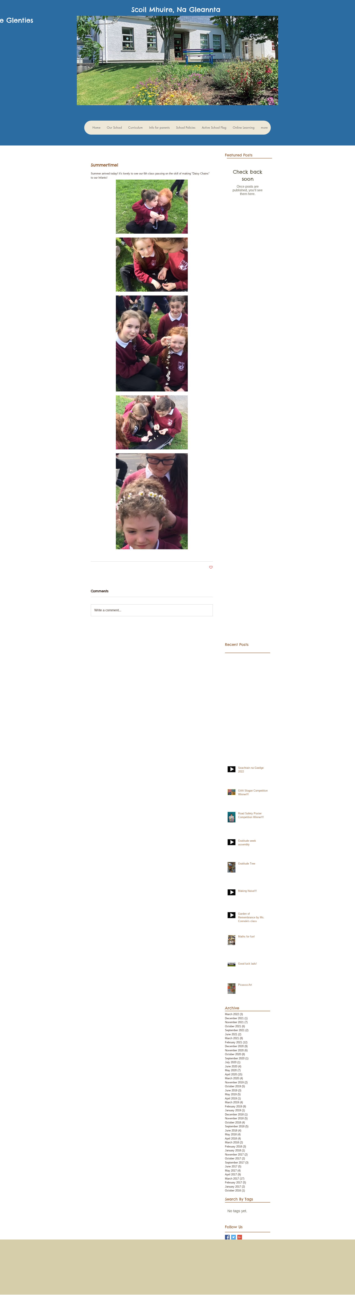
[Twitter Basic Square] (233, 1237)
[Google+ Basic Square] (239, 1237)
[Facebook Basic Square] (227, 1237)
